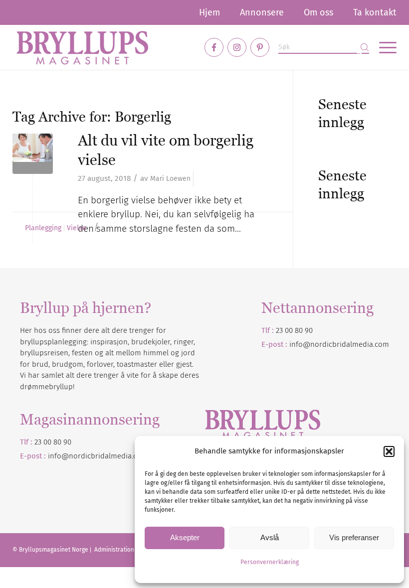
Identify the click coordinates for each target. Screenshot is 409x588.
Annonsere (262, 12)
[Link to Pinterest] (259, 47)
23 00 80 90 (294, 330)
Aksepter (185, 537)
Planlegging (43, 228)
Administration (115, 549)
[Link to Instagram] (236, 47)
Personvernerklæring (269, 562)
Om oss (318, 12)
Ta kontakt (375, 12)
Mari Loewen (170, 178)
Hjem (209, 12)
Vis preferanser (354, 537)
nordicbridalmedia (100, 455)
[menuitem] (209, 12)
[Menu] (383, 47)
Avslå (269, 537)
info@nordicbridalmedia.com (339, 344)
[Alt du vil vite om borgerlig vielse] (32, 154)
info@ (58, 455)
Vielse (76, 228)
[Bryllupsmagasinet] (82, 47)
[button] (389, 451)
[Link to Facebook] (213, 47)
